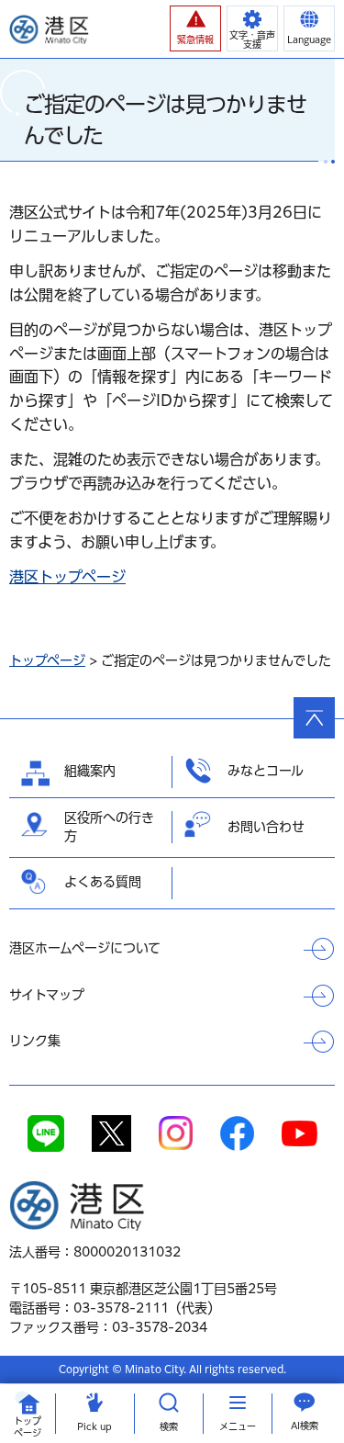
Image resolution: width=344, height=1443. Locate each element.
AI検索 (304, 1425)
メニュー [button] (237, 1426)
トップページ (47, 660)
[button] (195, 28)
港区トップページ (67, 576)
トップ (27, 1426)
